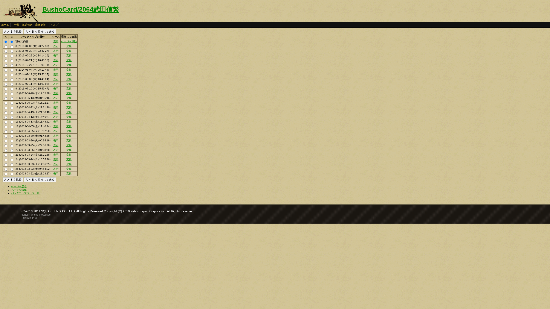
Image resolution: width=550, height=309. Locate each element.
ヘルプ (54, 24)
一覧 (16, 24)
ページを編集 (19, 189)
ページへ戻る (19, 186)
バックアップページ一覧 (25, 193)
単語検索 (27, 24)
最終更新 (40, 24)
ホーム (5, 24)
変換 (69, 46)
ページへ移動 (69, 41)
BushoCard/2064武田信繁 (80, 9)
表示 (55, 41)
